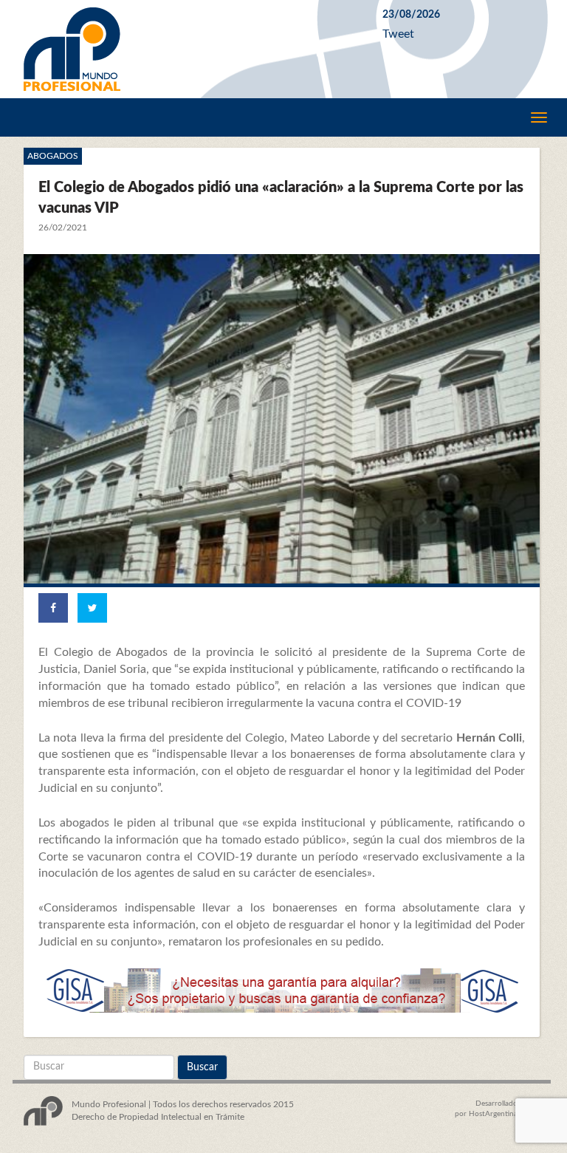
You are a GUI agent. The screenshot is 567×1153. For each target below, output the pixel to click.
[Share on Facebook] (53, 608)
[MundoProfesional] (192, 49)
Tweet (398, 34)
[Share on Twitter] (92, 608)
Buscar (202, 1067)
